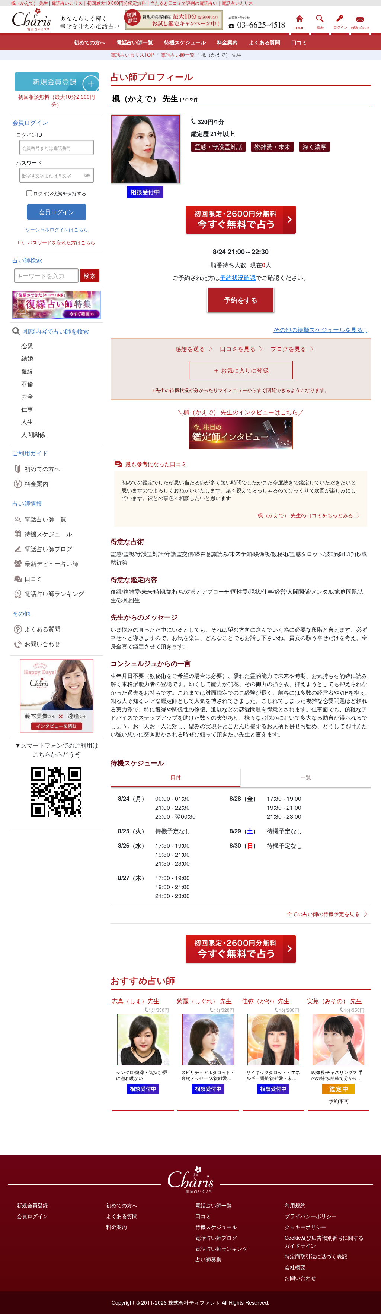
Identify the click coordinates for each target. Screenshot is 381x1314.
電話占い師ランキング (54, 593)
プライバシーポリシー (311, 1216)
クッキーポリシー (305, 1227)
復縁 (27, 371)
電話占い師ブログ (48, 548)
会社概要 (295, 1267)
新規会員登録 (32, 1205)
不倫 (27, 383)
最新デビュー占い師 (51, 563)
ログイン (340, 20)
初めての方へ (89, 42)
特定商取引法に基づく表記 (316, 1256)
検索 (320, 20)
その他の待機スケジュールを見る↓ (320, 329)
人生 (27, 421)
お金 (27, 396)
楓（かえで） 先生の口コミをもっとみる (305, 515)
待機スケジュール (185, 42)
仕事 (27, 409)
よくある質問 (264, 42)
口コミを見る (238, 348)
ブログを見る (288, 348)
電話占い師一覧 (134, 42)
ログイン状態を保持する (59, 193)
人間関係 (33, 434)
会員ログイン (32, 1216)
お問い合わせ (360, 20)
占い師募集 (208, 1259)
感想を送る (190, 348)
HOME (300, 20)
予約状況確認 (238, 277)
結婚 (27, 358)
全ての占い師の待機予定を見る (323, 913)
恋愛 (27, 345)
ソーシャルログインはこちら (56, 229)
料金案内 (227, 42)
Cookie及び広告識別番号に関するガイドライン (324, 1241)
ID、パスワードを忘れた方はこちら (56, 242)
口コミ (299, 42)
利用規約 (295, 1205)
